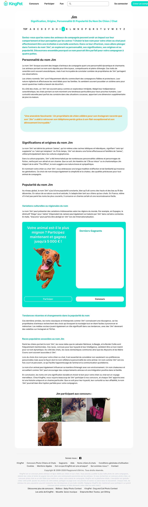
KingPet (20, 463)
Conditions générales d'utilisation (113, 463)
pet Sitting (105, 492)
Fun (62, 3)
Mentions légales (44, 466)
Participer (49, 3)
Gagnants (63, 463)
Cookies (30, 466)
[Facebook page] (80, 458)
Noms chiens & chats (86, 463)
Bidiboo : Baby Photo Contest (69, 488)
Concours (34, 3)
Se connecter (121, 3)
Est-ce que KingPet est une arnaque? (71, 466)
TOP (25, 29)
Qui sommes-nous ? (99, 466)
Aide (72, 463)
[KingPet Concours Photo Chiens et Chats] (13, 3)
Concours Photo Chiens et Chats (41, 463)
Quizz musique (70, 492)
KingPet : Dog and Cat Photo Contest (101, 488)
